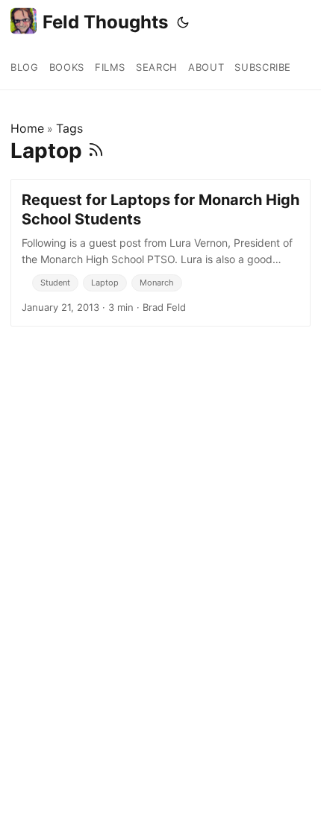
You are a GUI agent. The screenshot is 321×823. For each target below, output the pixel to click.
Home (27, 128)
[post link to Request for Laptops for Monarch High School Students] (160, 253)
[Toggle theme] (183, 22)
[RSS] (96, 150)
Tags (69, 128)
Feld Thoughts (105, 22)
